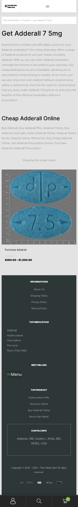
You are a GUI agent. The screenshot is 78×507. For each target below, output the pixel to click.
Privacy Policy (39, 302)
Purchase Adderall (15, 249)
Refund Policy (39, 308)
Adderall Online (53, 128)
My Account (13, 501)
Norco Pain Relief (39, 416)
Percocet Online (39, 403)
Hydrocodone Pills (39, 397)
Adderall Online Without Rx (28, 138)
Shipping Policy (39, 295)
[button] (48, 6)
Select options (40, 263)
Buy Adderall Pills (30, 128)
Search (39, 501)
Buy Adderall (10, 128)
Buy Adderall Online (39, 410)
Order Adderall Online (41, 133)
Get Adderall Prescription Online (32, 143)
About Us (39, 289)
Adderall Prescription (27, 148)
